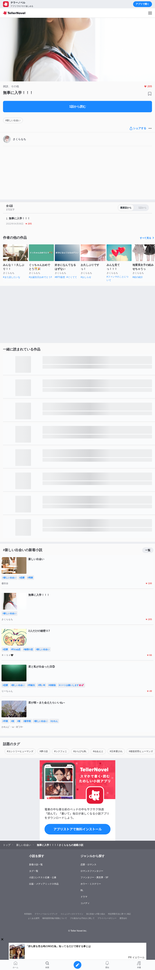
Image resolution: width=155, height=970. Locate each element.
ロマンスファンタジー (92, 871)
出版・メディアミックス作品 (44, 884)
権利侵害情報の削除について (54, 918)
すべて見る (145, 238)
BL (82, 890)
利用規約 (28, 914)
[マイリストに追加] (150, 94)
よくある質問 (33, 918)
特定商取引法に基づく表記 (119, 914)
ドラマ (84, 896)
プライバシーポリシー (107, 918)
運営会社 (123, 918)
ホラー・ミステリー (91, 884)
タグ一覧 (33, 871)
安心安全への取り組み (95, 914)
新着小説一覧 (36, 864)
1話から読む (77, 106)
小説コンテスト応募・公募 (42, 877)
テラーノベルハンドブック (46, 914)
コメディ (85, 903)
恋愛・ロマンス (88, 864)
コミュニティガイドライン (71, 914)
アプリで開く (142, 4)
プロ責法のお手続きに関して (82, 918)
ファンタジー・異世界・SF (94, 877)
